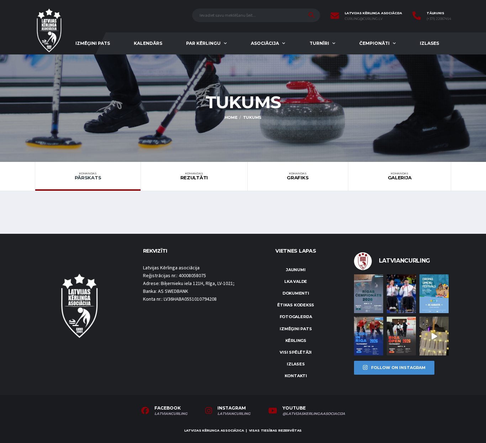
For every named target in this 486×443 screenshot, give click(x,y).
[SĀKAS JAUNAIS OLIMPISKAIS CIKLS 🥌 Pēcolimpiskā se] (401, 293)
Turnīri (319, 43)
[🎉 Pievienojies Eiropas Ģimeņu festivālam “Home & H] (434, 293)
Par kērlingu (203, 43)
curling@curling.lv (363, 19)
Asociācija (265, 43)
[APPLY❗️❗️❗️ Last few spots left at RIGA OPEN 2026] (401, 336)
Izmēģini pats (92, 43)
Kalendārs (148, 43)
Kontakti (296, 375)
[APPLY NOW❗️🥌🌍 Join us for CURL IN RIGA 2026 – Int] (368, 336)
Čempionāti (374, 43)
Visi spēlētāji (296, 352)
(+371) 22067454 (439, 19)
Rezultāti (194, 176)
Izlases (429, 43)
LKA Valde (295, 281)
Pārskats (88, 176)
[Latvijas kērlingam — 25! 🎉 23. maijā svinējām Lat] (434, 336)
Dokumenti (295, 293)
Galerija (400, 176)
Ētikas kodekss (295, 304)
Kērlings (295, 340)
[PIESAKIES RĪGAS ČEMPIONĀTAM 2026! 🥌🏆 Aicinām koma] (368, 293)
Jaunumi (295, 269)
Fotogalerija (296, 316)
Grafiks (297, 176)
